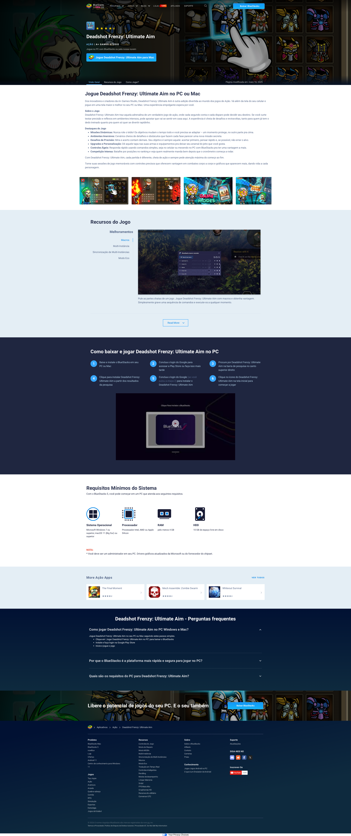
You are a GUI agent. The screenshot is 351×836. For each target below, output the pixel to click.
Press (186, 757)
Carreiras (188, 754)
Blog (144, 6)
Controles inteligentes (147, 770)
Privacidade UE (140, 826)
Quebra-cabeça (94, 791)
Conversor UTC (145, 796)
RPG (89, 798)
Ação (89, 44)
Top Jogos (92, 778)
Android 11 (92, 760)
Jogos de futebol (95, 811)
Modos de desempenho (148, 777)
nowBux (91, 750)
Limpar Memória (145, 780)
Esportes (91, 805)
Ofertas (91, 757)
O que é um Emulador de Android (197, 772)
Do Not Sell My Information (157, 826)
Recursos (115, 6)
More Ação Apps (99, 577)
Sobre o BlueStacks (192, 744)
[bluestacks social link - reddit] (238, 757)
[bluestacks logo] (95, 6)
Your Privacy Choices (178, 834)
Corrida (91, 795)
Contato (187, 750)
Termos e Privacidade (96, 826)
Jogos (130, 6)
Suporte (188, 6)
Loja (159, 6)
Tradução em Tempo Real (149, 767)
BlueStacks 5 (93, 747)
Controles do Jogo (146, 744)
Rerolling (142, 773)
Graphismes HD (145, 790)
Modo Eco (143, 763)
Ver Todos (258, 577)
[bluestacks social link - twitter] (250, 757)
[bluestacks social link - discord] (232, 757)
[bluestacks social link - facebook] (244, 757)
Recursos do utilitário (147, 793)
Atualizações (235, 744)
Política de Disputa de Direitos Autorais (119, 826)
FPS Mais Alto (144, 786)
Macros (142, 760)
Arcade (91, 788)
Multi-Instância (145, 754)
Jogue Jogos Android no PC (195, 768)
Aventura (91, 785)
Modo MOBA (144, 750)
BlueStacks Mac (94, 744)
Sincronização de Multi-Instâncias (152, 757)
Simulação (92, 801)
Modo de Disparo (146, 747)
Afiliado (175, 6)
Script (141, 783)
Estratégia (92, 808)
